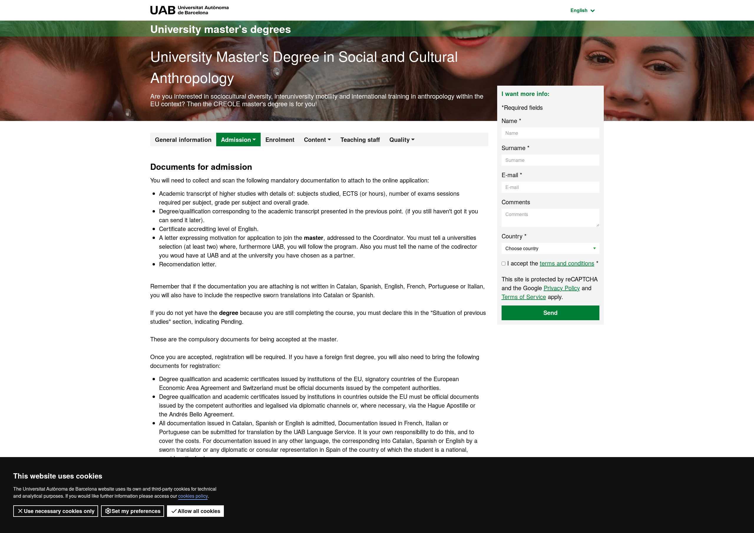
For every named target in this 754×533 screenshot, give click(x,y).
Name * (511, 120)
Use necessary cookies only (59, 511)
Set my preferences (136, 511)
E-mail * (512, 174)
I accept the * (551, 263)
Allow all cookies (199, 511)
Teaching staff (360, 139)
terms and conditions (567, 263)
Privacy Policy (562, 287)
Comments (516, 201)
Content (315, 139)
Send (550, 312)
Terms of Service (524, 296)
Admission (236, 139)
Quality (399, 139)
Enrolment (280, 139)
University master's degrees (220, 28)
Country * (514, 236)
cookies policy (193, 495)
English (587, 10)
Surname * (516, 147)
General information (183, 139)
